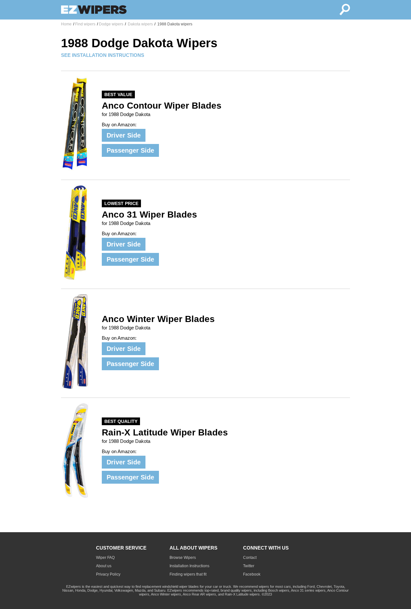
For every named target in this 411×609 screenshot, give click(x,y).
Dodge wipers (111, 24)
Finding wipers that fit (188, 574)
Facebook (251, 574)
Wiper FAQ (105, 557)
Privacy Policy (108, 574)
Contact (250, 557)
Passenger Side (130, 150)
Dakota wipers (140, 24)
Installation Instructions (189, 566)
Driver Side (124, 135)
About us (103, 566)
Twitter (248, 566)
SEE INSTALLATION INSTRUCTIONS (102, 55)
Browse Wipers (183, 557)
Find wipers (85, 24)
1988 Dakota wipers (174, 24)
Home (66, 24)
